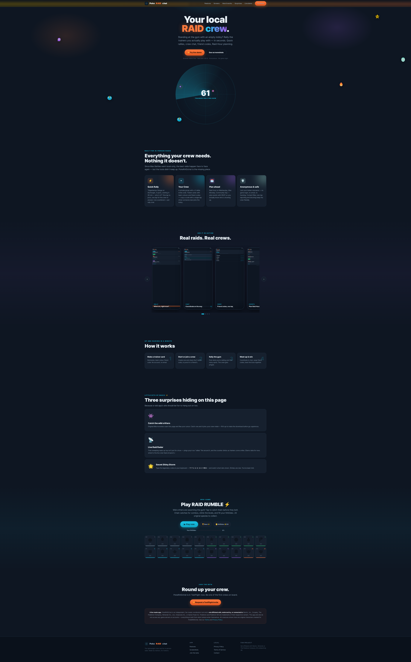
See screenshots (216, 52)
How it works (227, 3)
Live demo (248, 3)
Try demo (260, 3)
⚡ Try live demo (194, 52)
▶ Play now (189, 524)
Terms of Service (220, 650)
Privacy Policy (217, 620)
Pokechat (158, 3)
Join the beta (194, 653)
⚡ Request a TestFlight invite (205, 602)
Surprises (238, 3)
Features (208, 3)
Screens (217, 3)
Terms (207, 620)
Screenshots (194, 650)
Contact (216, 653)
